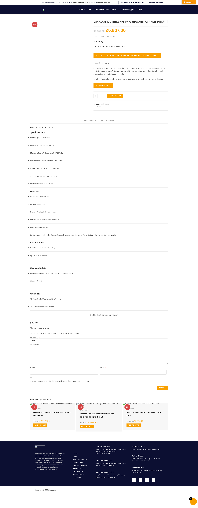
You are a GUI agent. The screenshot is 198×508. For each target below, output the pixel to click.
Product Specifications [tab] (93, 121)
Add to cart (115, 96)
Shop (140, 9)
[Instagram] (153, 480)
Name (33, 368)
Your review (35, 344)
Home (82, 9)
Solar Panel (105, 104)
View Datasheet (102, 85)
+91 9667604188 (103, 2)
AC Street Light (127, 9)
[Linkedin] (147, 480)
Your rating (35, 338)
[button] (90, 9)
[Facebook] (134, 480)
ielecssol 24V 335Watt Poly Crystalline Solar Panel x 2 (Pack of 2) (97, 415)
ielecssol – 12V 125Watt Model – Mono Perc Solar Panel (52, 414)
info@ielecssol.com (80, 2)
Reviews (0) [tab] (110, 121)
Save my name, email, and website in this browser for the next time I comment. (59, 381)
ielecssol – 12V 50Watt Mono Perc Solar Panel (143, 414)
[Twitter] (140, 480)
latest (99, 107)
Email (103, 368)
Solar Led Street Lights (106, 9)
